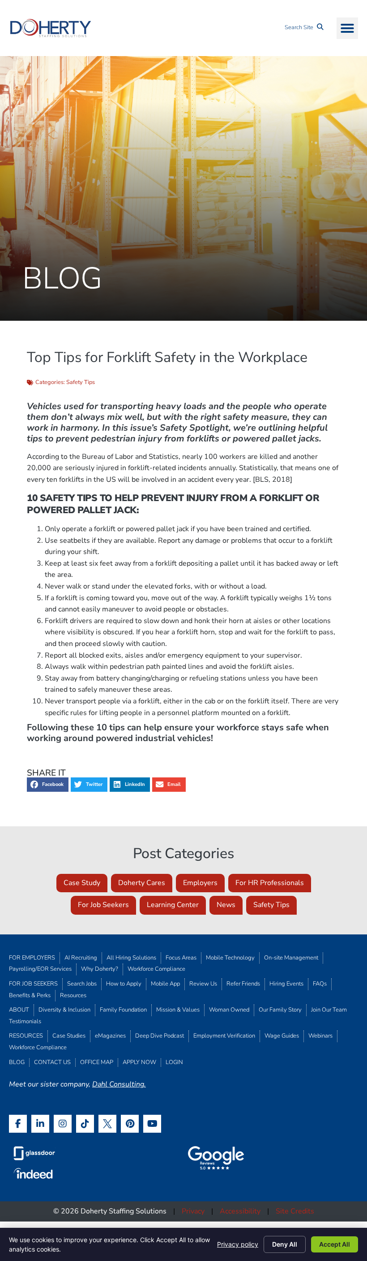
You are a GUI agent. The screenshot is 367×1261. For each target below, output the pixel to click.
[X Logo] (107, 1124)
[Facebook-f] (18, 1124)
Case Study (82, 883)
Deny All (284, 1244)
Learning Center (173, 905)
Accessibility (240, 1211)
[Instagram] (63, 1124)
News (226, 905)
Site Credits (295, 1211)
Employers (200, 883)
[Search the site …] (303, 28)
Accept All (334, 1244)
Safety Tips (80, 382)
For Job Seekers (103, 905)
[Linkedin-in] (40, 1124)
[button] (347, 28)
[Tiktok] (85, 1124)
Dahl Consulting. (119, 1084)
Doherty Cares (141, 883)
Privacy (193, 1211)
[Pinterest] (130, 1124)
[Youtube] (152, 1124)
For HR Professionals (269, 883)
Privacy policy (237, 1244)
